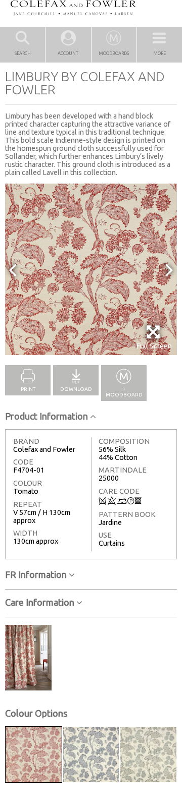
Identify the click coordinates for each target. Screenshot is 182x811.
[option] (91, 269)
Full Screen (154, 346)
